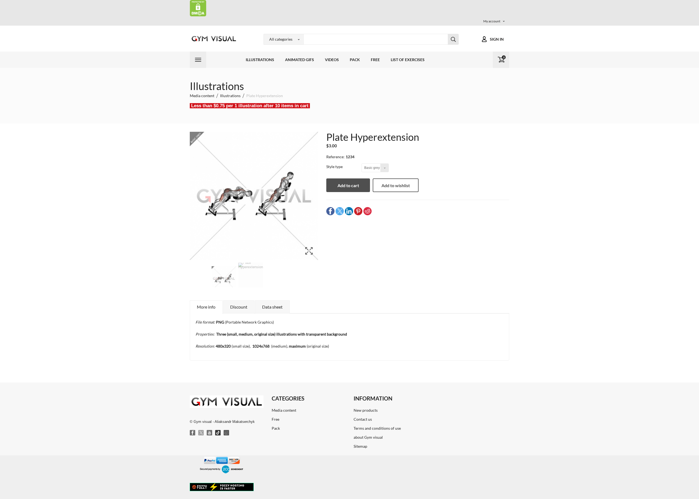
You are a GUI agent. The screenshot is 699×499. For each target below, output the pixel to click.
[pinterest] (358, 211)
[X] (201, 433)
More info (206, 306)
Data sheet (272, 306)
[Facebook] (193, 433)
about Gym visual (368, 437)
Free (375, 59)
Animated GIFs (299, 59)
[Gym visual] (213, 39)
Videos (332, 59)
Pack (355, 59)
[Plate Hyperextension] (224, 278)
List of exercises (408, 59)
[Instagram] (227, 433)
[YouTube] (210, 433)
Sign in (497, 39)
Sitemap (360, 446)
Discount (238, 306)
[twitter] (340, 211)
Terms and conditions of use (377, 428)
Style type (334, 166)
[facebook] (330, 211)
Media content (284, 410)
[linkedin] (349, 211)
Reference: (335, 156)
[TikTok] (218, 433)
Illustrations (260, 59)
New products (366, 410)
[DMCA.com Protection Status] (198, 8)
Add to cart (348, 185)
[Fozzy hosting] (222, 487)
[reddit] (367, 211)
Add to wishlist (395, 185)
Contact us (363, 419)
